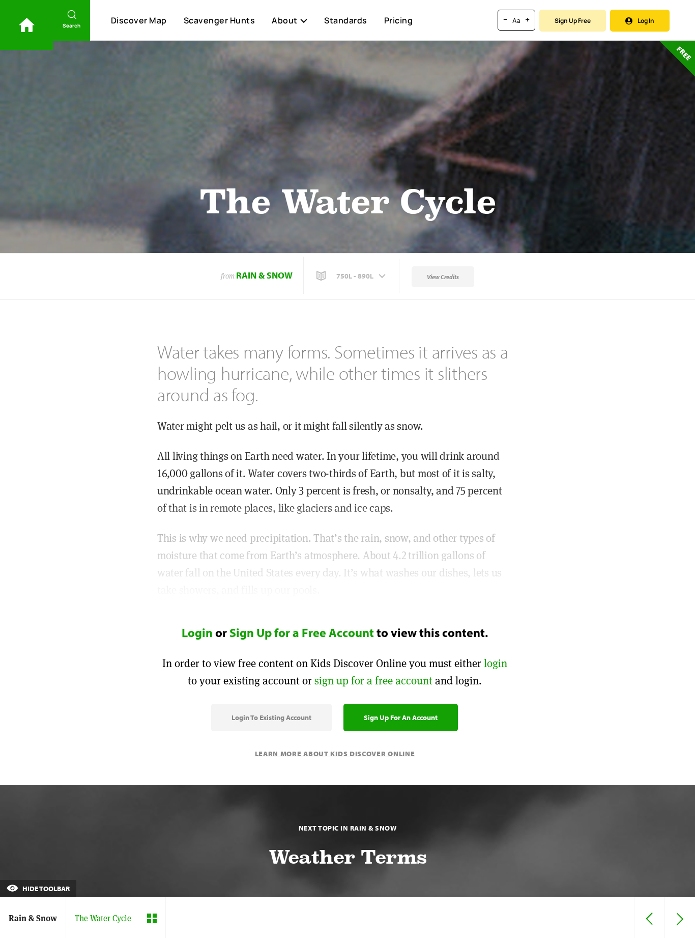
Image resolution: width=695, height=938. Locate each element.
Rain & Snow (264, 275)
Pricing (398, 20)
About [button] (285, 20)
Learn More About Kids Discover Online (335, 753)
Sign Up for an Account (401, 717)
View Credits (443, 277)
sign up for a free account (373, 680)
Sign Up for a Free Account (301, 632)
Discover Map (139, 20)
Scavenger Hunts (219, 20)
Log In (646, 20)
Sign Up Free (573, 20)
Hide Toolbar (45, 888)
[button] (352, 276)
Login (197, 632)
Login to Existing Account (271, 717)
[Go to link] (26, 25)
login (495, 663)
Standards (345, 20)
